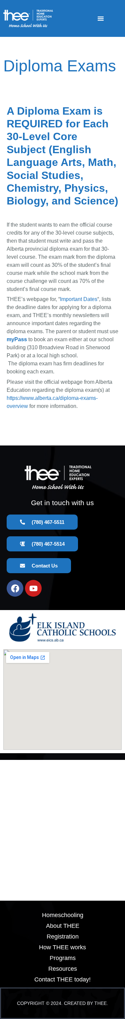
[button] (101, 18)
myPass (17, 339)
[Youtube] (33, 588)
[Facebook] (15, 588)
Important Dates (78, 299)
